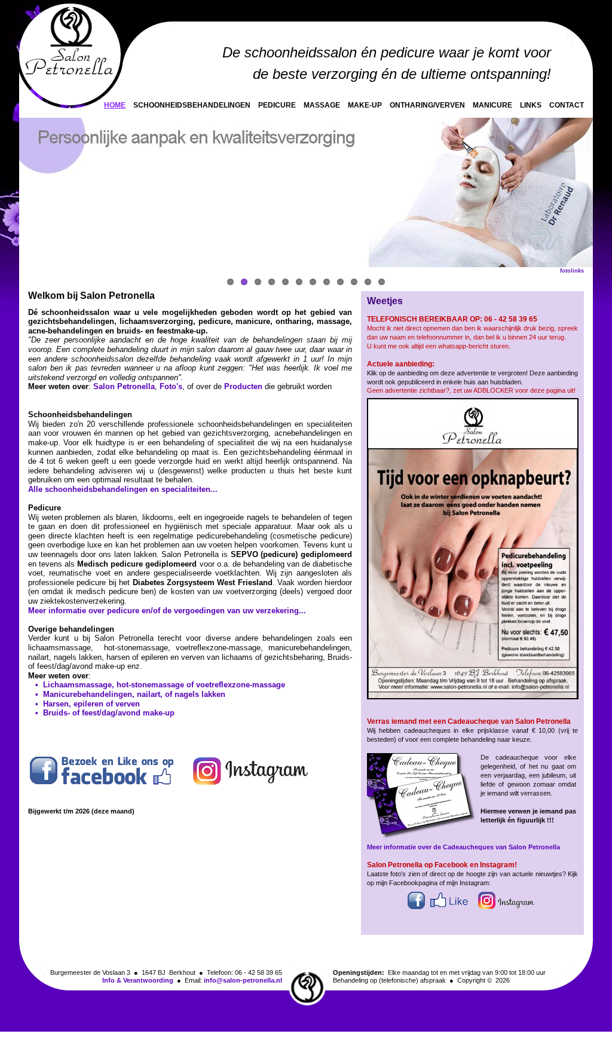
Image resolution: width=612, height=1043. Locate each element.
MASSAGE (322, 105)
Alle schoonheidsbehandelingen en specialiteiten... (123, 489)
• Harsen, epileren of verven (84, 703)
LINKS (530, 105)
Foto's (171, 386)
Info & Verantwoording (137, 980)
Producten (243, 386)
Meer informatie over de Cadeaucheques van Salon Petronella (463, 847)
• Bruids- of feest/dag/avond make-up (101, 712)
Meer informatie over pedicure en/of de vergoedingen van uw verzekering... (167, 610)
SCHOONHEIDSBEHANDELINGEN (191, 105)
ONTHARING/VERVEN (427, 105)
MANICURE (492, 105)
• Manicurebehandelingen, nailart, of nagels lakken (126, 694)
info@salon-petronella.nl (243, 980)
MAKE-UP (365, 105)
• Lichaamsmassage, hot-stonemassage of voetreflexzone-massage (156, 684)
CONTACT (566, 105)
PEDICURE (277, 105)
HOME (115, 105)
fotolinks (572, 271)
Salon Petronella (124, 386)
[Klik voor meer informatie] (423, 836)
